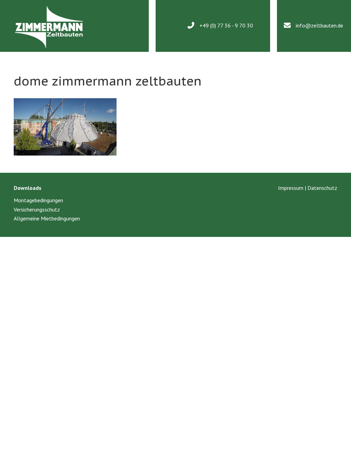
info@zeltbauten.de (319, 25)
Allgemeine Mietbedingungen (47, 218)
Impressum (290, 187)
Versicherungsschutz (37, 209)
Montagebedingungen (38, 200)
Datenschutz (322, 187)
